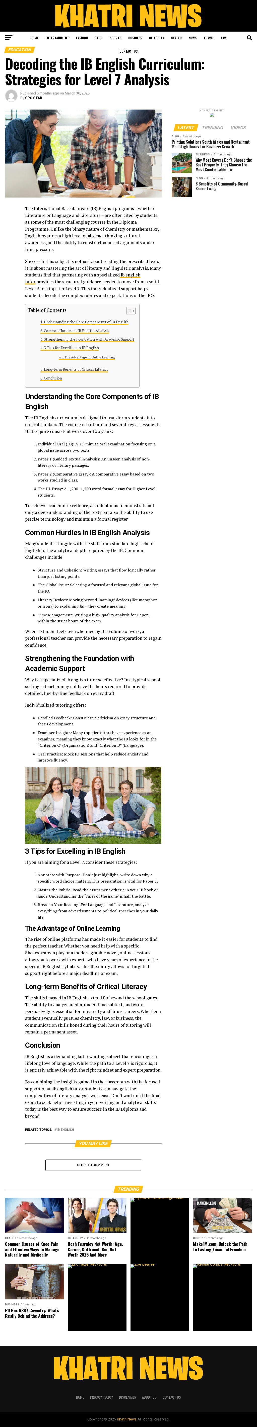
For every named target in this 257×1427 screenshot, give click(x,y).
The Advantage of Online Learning (90, 357)
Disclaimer (127, 1397)
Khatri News (127, 1419)
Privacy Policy (101, 1397)
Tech (99, 37)
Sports (115, 37)
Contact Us (128, 51)
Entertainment (57, 37)
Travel (209, 37)
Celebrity (156, 37)
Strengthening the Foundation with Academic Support (89, 339)
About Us (149, 1397)
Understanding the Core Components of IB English (86, 322)
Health (176, 37)
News (193, 37)
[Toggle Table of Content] (128, 311)
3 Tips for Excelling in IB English (71, 347)
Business (135, 37)
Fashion (82, 37)
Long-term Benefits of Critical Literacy (76, 369)
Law (224, 37)
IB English (65, 1129)
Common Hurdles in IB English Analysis (76, 330)
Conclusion (53, 378)
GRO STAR (33, 98)
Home (34, 37)
